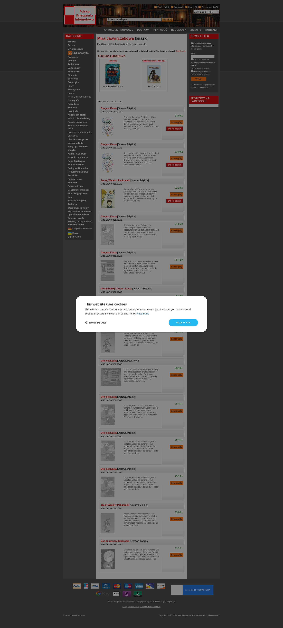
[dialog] (141, 314)
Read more (143, 313)
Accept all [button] (183, 322)
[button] (95, 322)
